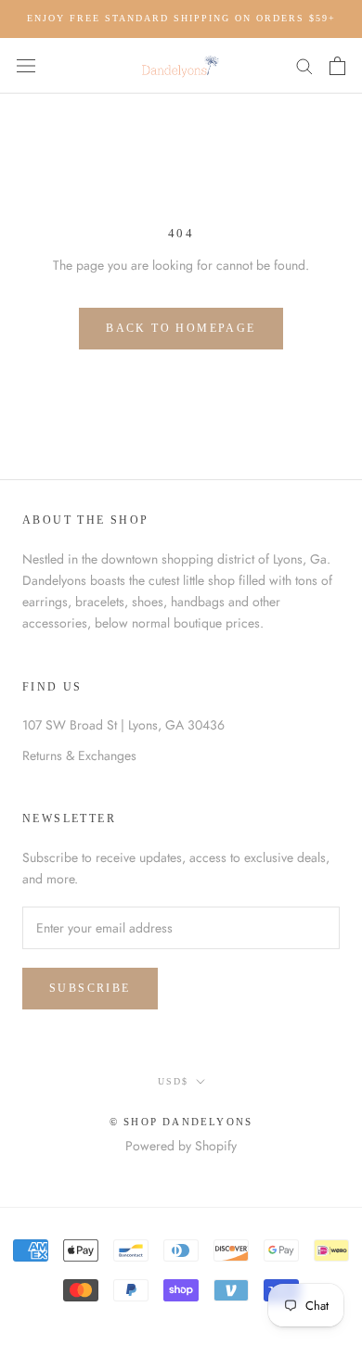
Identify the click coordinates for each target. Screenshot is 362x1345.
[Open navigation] (26, 65)
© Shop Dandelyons (181, 1121)
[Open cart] (337, 66)
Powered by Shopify (181, 1145)
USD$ (173, 1081)
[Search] (304, 65)
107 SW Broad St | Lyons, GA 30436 (123, 725)
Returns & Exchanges (79, 755)
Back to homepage (180, 328)
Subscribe (90, 988)
